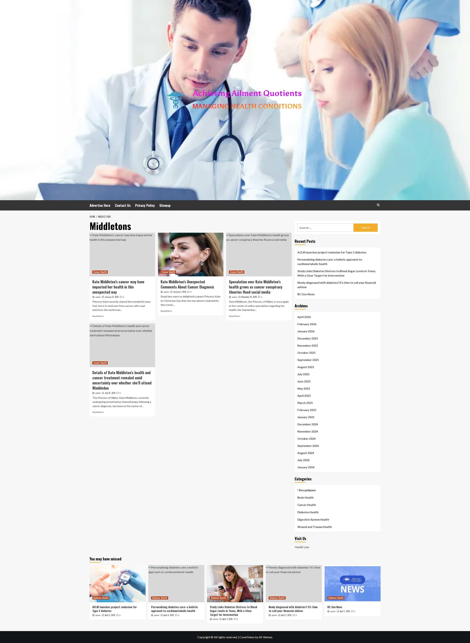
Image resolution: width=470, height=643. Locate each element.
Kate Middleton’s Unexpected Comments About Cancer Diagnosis (187, 284)
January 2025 (305, 417)
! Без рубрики (306, 490)
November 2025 (307, 345)
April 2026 (304, 317)
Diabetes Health (308, 512)
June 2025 (304, 381)
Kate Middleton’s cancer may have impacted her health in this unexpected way (118, 287)
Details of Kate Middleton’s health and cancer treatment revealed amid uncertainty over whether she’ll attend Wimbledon (121, 380)
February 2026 (306, 324)
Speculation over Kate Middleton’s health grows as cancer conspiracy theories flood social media (255, 287)
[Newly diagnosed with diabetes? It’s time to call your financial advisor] (294, 583)
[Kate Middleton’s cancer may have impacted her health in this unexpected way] (122, 254)
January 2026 (305, 331)
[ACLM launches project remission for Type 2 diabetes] (118, 583)
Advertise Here (100, 205)
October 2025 (306, 352)
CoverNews (246, 637)
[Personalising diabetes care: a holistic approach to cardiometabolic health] (176, 583)
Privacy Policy (145, 205)
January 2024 (305, 467)
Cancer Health (100, 271)
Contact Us (123, 205)
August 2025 (305, 367)
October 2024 (306, 438)
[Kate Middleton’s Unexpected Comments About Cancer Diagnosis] (190, 254)
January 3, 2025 (179, 291)
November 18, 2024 (249, 296)
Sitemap (165, 205)
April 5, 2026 (110, 615)
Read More (98, 316)
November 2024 (307, 431)
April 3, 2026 (227, 618)
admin (98, 297)
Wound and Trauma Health (314, 526)
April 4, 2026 (169, 615)
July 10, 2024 (110, 392)
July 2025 (303, 374)
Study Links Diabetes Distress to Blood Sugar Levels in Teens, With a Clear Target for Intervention (336, 273)
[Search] (378, 205)
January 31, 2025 (112, 296)
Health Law (302, 547)
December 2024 (307, 424)
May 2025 (303, 388)
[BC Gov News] (353, 583)
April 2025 (304, 395)
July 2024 (303, 460)
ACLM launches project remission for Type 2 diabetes (331, 252)
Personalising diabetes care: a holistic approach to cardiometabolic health (329, 262)
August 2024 (305, 453)
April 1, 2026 (345, 611)
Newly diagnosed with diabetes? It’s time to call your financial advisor (336, 285)
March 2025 (305, 402)
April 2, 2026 (286, 615)
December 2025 (307, 338)
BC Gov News (306, 294)
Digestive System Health (313, 519)
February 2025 (306, 410)
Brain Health (305, 497)
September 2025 (308, 360)
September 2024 (308, 445)
